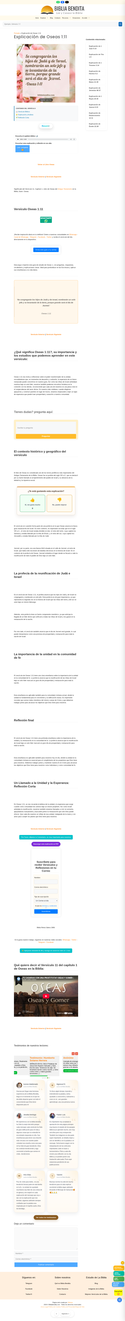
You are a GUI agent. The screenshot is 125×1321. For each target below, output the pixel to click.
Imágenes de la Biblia (96, 1293)
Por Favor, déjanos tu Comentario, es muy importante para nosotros (46, 837)
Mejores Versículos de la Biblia (96, 1299)
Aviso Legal (44, 1311)
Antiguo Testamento (65, 189)
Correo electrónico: (41, 887)
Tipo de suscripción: (41, 897)
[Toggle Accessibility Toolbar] (119, 1299)
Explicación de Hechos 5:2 (94, 72)
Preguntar (46, 436)
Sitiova (70, 1307)
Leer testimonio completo (24, 1077)
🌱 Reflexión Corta (22, 117)
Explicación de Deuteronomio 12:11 (94, 115)
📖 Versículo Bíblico (23, 112)
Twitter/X (29, 1299)
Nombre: (37, 878)
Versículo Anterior (38, 177)
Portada (17, 33)
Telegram (33, 237)
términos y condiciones (49, 906)
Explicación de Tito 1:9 (96, 56)
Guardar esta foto (46, 100)
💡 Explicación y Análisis (24, 115)
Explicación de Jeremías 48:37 (95, 89)
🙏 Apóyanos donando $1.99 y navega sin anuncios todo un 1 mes (46, 951)
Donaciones (76, 18)
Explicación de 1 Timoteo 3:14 (95, 64)
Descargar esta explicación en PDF (45, 844)
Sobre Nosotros (62, 1293)
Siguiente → (65, 1313)
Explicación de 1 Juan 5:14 (95, 47)
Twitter (49, 237)
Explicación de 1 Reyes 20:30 (95, 97)
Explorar (43, 18)
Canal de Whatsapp (21, 237)
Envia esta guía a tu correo (46, 250)
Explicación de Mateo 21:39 (94, 81)
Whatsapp (73, 234)
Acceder (84, 18)
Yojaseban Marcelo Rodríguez (25, 1059)
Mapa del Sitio (79, 1311)
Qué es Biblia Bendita (62, 1288)
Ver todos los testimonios (46, 1222)
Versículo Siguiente (53, 177)
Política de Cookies (55, 1311)
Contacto (57, 18)
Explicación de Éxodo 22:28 (94, 125)
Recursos (65, 18)
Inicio (37, 18)
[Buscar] (120, 24)
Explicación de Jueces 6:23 (94, 106)
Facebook (41, 237)
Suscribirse (46, 911)
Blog (51, 18)
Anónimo (53, 1057)
